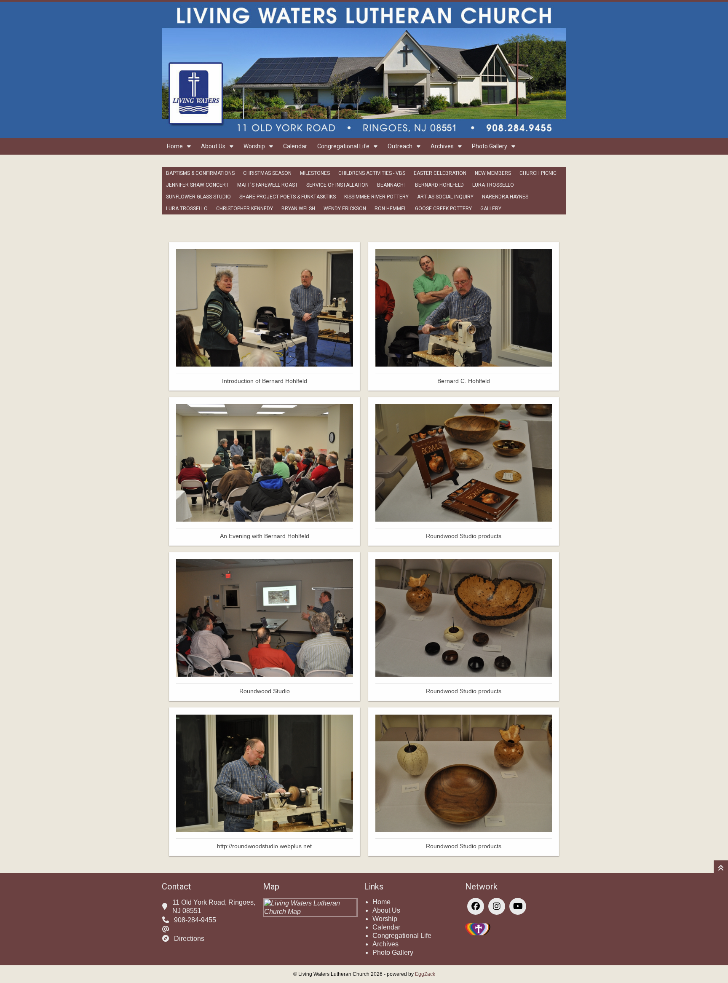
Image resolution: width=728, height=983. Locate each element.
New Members (493, 173)
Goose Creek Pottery (443, 209)
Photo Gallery (489, 146)
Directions (189, 938)
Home (175, 146)
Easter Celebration (440, 173)
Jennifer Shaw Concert (197, 185)
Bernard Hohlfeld (439, 185)
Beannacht (392, 185)
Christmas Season (267, 173)
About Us (213, 146)
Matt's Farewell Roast (267, 185)
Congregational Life (343, 146)
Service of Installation (337, 185)
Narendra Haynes (505, 197)
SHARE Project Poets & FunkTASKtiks (287, 197)
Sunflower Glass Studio (198, 197)
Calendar (295, 146)
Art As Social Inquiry (445, 197)
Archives (442, 146)
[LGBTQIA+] (477, 933)
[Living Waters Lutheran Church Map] (310, 911)
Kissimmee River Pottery (376, 197)
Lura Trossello (493, 185)
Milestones (315, 173)
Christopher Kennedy (244, 209)
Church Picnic (538, 173)
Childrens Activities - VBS (371, 173)
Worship (254, 146)
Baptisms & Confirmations (200, 173)
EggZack (425, 974)
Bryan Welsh (298, 209)
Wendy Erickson (345, 209)
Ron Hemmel (391, 209)
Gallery (490, 209)
